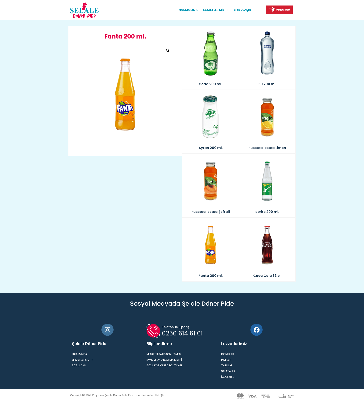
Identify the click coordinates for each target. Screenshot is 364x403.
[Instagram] (107, 330)
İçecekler (227, 377)
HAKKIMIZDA (188, 10)
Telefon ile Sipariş (175, 327)
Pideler (226, 360)
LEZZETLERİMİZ (213, 10)
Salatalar (228, 371)
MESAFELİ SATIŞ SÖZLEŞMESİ (164, 354)
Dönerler (227, 354)
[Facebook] (256, 330)
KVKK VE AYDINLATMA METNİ (164, 360)
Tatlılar (226, 365)
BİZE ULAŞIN (242, 10)
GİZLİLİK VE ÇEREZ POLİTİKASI (164, 365)
